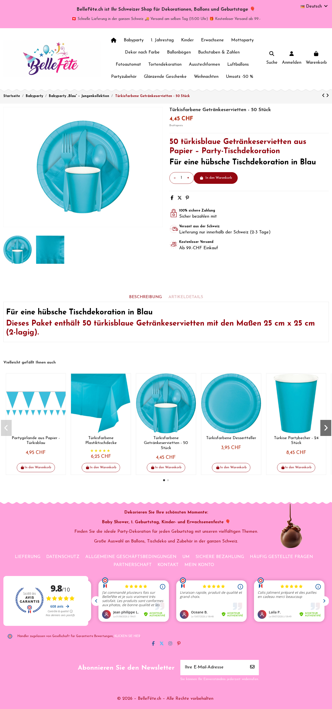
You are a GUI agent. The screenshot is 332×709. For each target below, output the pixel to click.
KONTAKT (168, 565)
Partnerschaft (133, 565)
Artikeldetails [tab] (185, 297)
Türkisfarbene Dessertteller (231, 438)
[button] (164, 480)
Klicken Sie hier (127, 636)
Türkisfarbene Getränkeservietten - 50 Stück (166, 443)
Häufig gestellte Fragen (281, 557)
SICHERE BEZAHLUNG (219, 557)
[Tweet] (179, 198)
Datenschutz (62, 557)
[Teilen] (172, 198)
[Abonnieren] (252, 667)
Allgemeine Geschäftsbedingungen (130, 557)
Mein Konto (199, 565)
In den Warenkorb (218, 178)
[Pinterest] (187, 198)
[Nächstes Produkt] (327, 96)
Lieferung (27, 557)
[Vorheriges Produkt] (324, 96)
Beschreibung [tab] (145, 297)
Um (186, 557)
